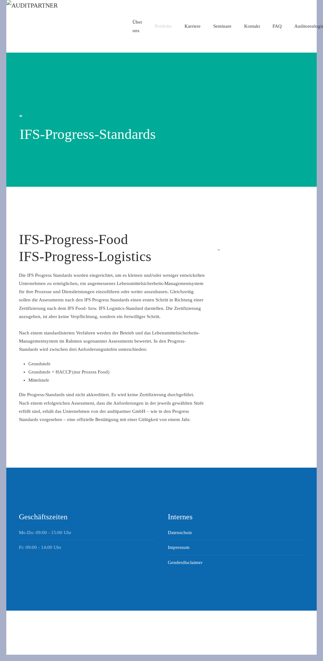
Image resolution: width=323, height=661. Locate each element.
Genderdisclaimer (185, 562)
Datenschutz (180, 532)
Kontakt (252, 26)
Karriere (193, 26)
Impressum (179, 547)
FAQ (277, 26)
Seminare (222, 26)
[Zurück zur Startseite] (69, 26)
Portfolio (163, 26)
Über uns (137, 26)
